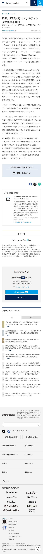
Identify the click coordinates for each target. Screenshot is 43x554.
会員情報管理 (12, 524)
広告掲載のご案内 (32, 437)
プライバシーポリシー (15, 536)
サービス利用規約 (14, 533)
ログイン (22, 297)
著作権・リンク (13, 521)
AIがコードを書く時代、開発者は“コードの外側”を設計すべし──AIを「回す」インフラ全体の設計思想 (22, 373)
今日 (12, 317)
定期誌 (27, 472)
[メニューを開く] (3, 3)
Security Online (8, 445)
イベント (28, 463)
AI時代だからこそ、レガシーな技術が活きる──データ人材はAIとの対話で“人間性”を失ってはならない (22, 355)
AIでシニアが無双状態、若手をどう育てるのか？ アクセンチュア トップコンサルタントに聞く (23, 394)
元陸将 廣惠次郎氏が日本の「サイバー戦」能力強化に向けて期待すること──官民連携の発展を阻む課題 (23, 332)
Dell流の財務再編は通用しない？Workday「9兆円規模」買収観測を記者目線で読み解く (22, 340)
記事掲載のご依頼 (11, 437)
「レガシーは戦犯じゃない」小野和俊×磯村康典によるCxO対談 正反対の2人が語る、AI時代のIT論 (22, 323)
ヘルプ (10, 518)
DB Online (29, 445)
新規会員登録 (22, 292)
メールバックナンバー (22, 287)
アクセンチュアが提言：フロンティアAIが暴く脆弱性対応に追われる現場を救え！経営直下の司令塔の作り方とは (22, 365)
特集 (3, 472)
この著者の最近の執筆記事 (22, 222)
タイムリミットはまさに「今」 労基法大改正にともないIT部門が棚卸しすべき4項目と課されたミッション (22, 387)
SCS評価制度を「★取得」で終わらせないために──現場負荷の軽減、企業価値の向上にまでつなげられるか (22, 348)
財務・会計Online (9, 454)
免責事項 (11, 527)
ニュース (28, 454)
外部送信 (11, 539)
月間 (31, 317)
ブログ (4, 481)
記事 (3, 463)
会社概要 (11, 530)
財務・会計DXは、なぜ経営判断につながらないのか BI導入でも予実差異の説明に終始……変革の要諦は (23, 379)
